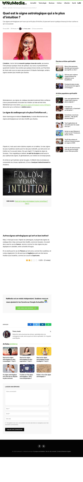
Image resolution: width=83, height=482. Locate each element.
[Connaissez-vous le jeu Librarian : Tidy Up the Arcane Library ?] (59, 116)
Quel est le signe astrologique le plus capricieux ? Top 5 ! (26, 359)
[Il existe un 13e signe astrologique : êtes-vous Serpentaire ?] (27, 368)
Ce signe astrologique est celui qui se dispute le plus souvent (10, 376)
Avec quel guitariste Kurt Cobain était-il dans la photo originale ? (72, 100)
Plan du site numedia (51, 451)
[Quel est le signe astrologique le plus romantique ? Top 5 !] (10, 351)
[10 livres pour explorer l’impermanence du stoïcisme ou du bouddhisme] (59, 76)
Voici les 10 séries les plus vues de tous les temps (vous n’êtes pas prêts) (72, 149)
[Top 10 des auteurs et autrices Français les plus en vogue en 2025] (59, 141)
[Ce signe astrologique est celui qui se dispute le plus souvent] (10, 368)
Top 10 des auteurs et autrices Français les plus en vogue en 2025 (72, 141)
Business (51, 3)
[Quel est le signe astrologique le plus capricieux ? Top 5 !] (27, 351)
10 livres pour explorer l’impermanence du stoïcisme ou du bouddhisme (71, 77)
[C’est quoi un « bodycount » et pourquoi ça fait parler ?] (59, 108)
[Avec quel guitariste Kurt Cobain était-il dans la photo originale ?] (59, 100)
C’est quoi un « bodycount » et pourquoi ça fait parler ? (72, 108)
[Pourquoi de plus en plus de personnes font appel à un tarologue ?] (59, 86)
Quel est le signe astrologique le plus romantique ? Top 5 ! (9, 359)
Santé (74, 3)
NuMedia (5, 7)
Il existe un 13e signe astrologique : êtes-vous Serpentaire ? (26, 376)
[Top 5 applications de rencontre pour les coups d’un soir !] (59, 125)
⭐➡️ (27, 308)
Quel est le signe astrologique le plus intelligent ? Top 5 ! (43, 359)
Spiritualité (10, 7)
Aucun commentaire (38, 28)
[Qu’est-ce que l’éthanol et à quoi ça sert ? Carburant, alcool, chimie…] (59, 133)
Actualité (33, 3)
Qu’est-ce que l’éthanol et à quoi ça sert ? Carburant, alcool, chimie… (72, 132)
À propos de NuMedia (39, 451)
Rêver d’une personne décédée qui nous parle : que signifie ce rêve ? (72, 68)
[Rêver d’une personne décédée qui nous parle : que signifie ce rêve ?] (59, 68)
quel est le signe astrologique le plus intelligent (35, 105)
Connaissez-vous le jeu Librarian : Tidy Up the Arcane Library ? (71, 116)
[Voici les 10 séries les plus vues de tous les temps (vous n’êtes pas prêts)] (59, 149)
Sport (79, 3)
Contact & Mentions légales (64, 451)
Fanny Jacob (27, 28)
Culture (59, 3)
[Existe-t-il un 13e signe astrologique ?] (44, 368)
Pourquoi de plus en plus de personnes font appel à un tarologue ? (72, 85)
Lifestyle (67, 3)
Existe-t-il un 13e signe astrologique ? (44, 375)
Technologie (42, 3)
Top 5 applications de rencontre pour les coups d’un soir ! (72, 124)
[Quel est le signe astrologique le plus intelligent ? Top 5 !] (44, 351)
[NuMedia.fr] (14, 3)
